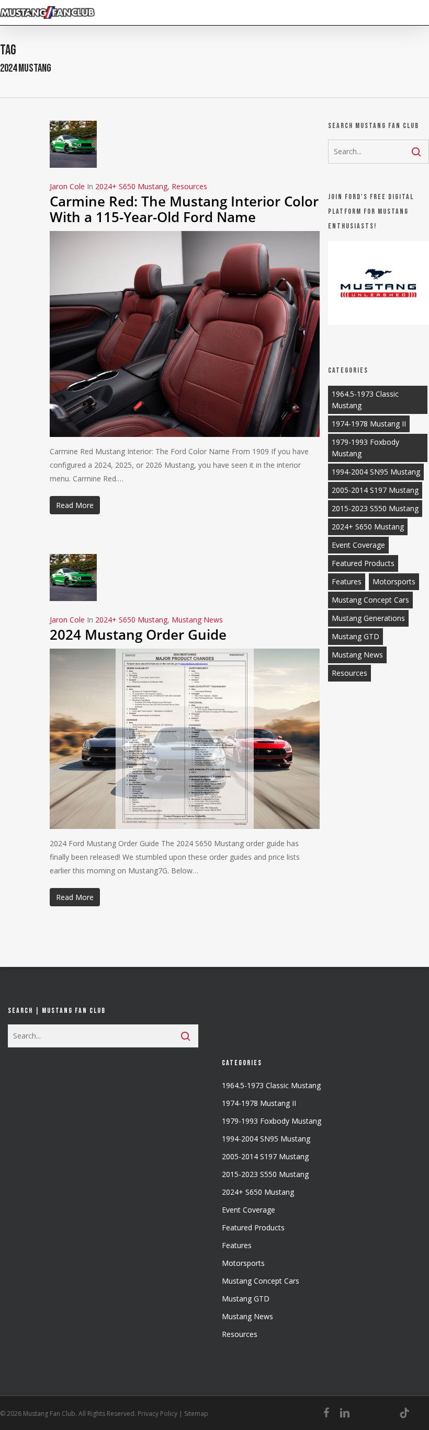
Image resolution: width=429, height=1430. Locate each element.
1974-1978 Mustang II (369, 424)
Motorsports (393, 581)
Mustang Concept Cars (370, 600)
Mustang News (197, 620)
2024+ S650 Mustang (131, 186)
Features (347, 581)
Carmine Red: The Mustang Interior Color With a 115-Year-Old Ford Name (184, 209)
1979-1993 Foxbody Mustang (365, 447)
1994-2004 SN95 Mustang (376, 472)
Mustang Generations (368, 618)
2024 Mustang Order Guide (138, 634)
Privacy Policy (157, 1413)
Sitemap (196, 1413)
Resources (189, 186)
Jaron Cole (67, 186)
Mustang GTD (355, 636)
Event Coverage (358, 545)
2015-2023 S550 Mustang (375, 508)
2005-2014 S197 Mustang (375, 490)
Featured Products (363, 563)
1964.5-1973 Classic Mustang (365, 399)
